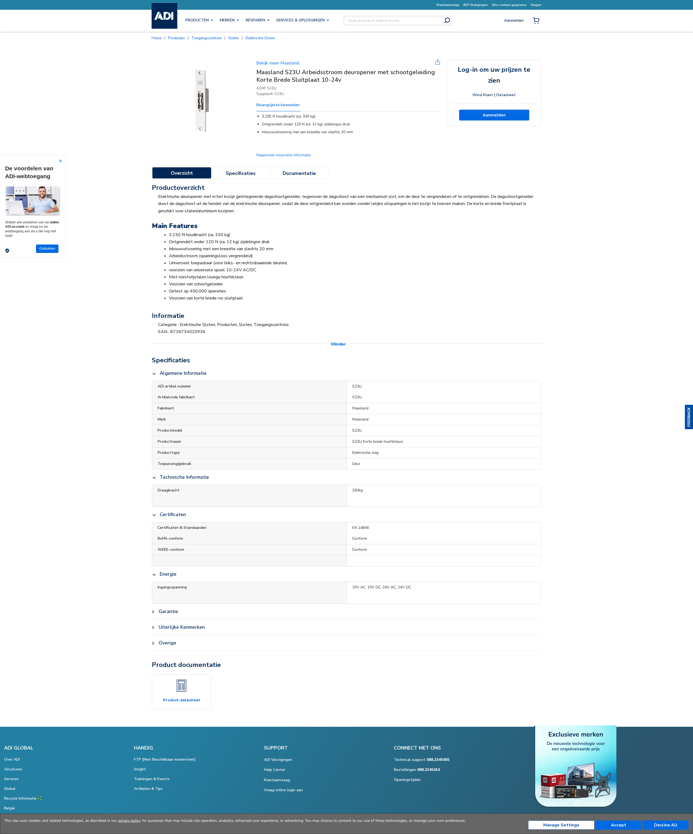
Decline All (666, 825)
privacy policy (129, 820)
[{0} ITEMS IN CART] (537, 21)
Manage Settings (561, 825)
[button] (689, 417)
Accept (618, 825)
